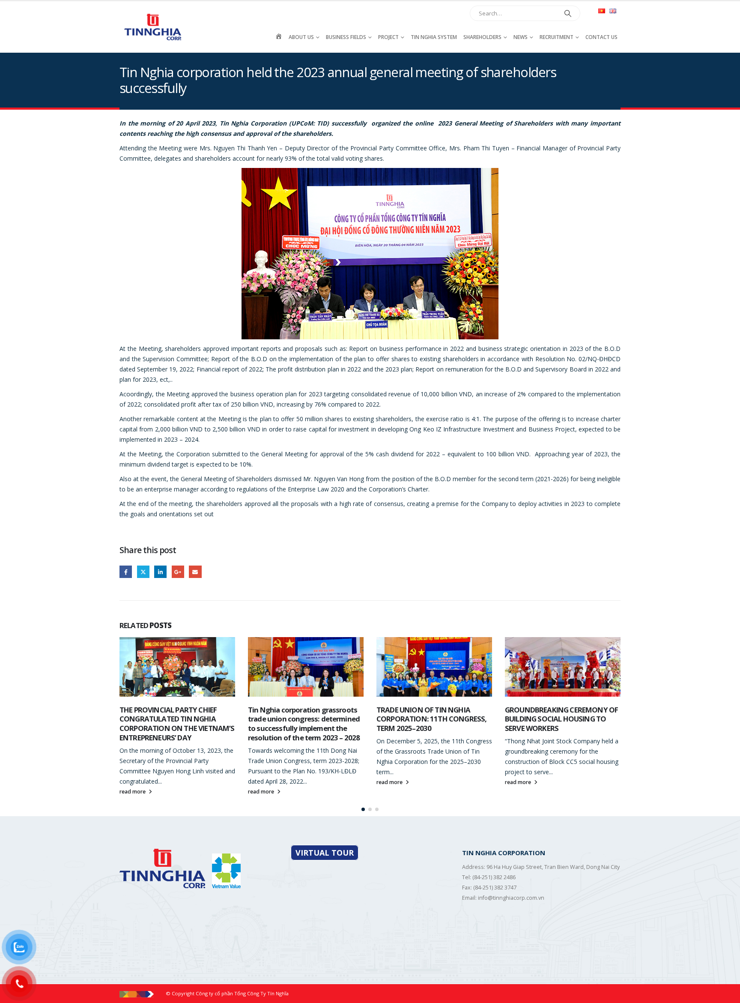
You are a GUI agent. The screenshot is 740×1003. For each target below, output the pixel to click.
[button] (363, 809)
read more (133, 791)
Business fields (346, 37)
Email (195, 572)
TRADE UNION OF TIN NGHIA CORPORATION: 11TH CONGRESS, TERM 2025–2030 (303, 719)
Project (388, 37)
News (520, 37)
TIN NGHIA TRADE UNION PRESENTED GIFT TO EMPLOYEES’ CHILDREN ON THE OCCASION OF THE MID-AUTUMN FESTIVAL (559, 724)
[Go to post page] (177, 667)
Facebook (125, 572)
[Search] (568, 13)
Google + (178, 572)
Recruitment (556, 37)
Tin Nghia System (434, 37)
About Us (301, 37)
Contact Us (601, 37)
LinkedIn (160, 572)
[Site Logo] (153, 26)
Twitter (143, 572)
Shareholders (482, 37)
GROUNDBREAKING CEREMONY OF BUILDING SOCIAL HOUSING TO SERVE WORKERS (432, 719)
